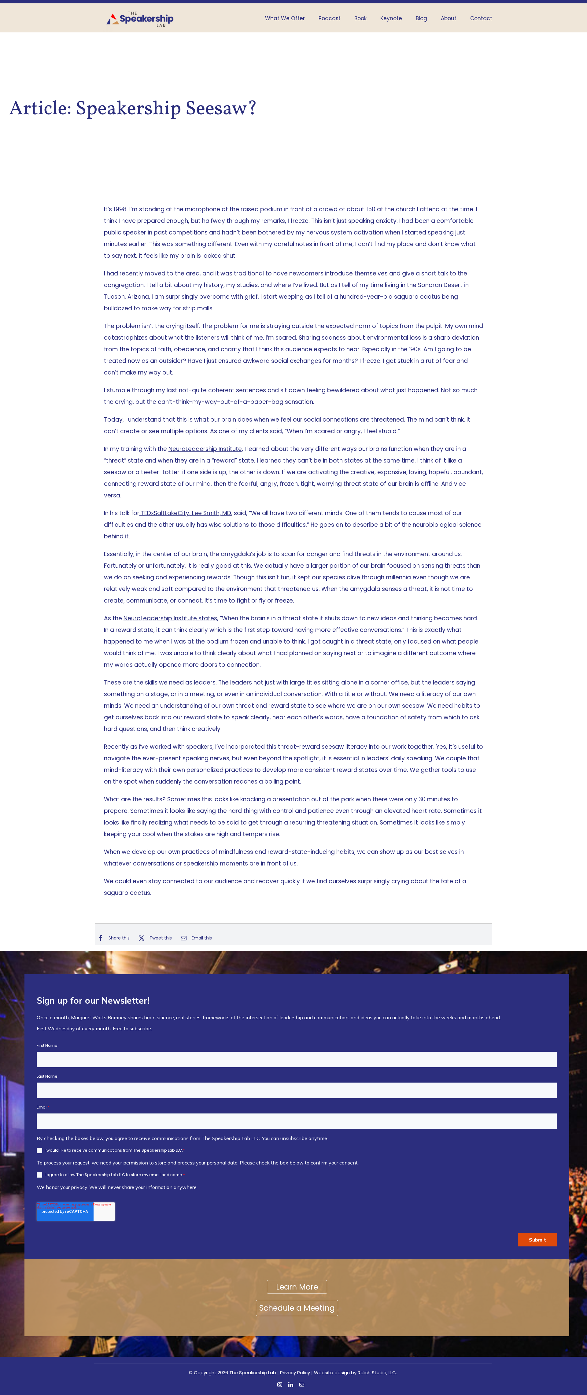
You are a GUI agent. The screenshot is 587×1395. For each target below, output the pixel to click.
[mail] (301, 1384)
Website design (332, 1372)
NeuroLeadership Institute (205, 449)
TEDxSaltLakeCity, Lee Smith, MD (185, 513)
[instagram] (279, 1384)
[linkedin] (290, 1384)
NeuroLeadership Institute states (170, 618)
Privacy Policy (295, 1372)
